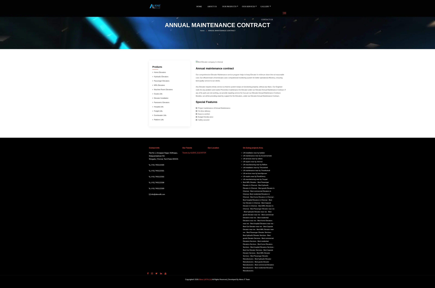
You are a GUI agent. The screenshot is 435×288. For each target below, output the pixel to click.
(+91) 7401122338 (157, 182)
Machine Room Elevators (163, 89)
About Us (212, 6)
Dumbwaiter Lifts (160, 115)
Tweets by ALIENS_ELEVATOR (194, 153)
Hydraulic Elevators (161, 77)
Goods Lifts (158, 94)
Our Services (248, 6)
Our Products (229, 6)
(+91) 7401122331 (157, 171)
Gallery (265, 6)
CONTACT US (267, 20)
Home (199, 6)
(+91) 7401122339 (157, 188)
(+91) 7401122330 (157, 165)
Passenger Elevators (161, 81)
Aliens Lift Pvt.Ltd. (205, 279)
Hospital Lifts (158, 107)
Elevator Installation (161, 98)
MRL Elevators (159, 85)
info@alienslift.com (158, 194)
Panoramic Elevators (161, 102)
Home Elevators (160, 72)
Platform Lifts (159, 120)
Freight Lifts (158, 111)
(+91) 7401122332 (157, 177)
